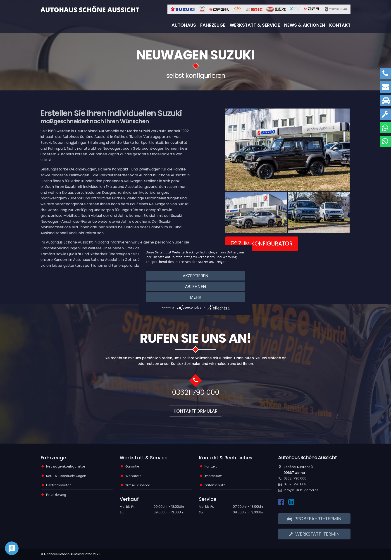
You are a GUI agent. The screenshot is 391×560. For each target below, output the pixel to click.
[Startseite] (90, 9)
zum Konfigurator (265, 243)
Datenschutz (215, 485)
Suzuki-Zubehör (137, 485)
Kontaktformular (195, 411)
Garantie (132, 466)
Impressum (213, 476)
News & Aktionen (304, 25)
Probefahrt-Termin (317, 518)
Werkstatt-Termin (317, 534)
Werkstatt (133, 476)
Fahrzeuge (212, 25)
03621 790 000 (195, 392)
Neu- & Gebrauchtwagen (66, 476)
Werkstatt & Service (255, 25)
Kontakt (339, 25)
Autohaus (184, 25)
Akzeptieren (195, 275)
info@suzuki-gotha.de (301, 490)
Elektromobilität (58, 485)
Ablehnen (195, 286)
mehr (195, 297)
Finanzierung (56, 494)
